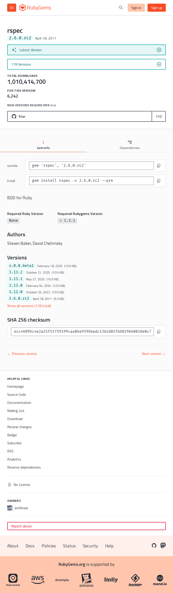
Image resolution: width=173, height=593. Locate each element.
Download (15, 418)
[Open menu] (11, 8)
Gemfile (12, 165)
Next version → (154, 353)
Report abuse (21, 526)
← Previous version (22, 353)
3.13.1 (16, 279)
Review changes (19, 426)
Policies (49, 545)
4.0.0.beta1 (21, 265)
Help (109, 545)
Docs (30, 545)
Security (90, 545)
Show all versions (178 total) (29, 305)
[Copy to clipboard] (159, 166)
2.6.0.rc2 (19, 298)
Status (69, 545)
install (11, 180)
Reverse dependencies (24, 467)
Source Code (16, 394)
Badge (12, 435)
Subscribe (14, 443)
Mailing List (16, 410)
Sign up (156, 7)
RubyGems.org (72, 564)
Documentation (19, 402)
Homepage (15, 386)
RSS (10, 451)
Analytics (14, 459)
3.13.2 (16, 272)
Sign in (136, 7)
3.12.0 (16, 292)
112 (159, 116)
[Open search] (121, 8)
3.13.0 (16, 285)
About (12, 545)
